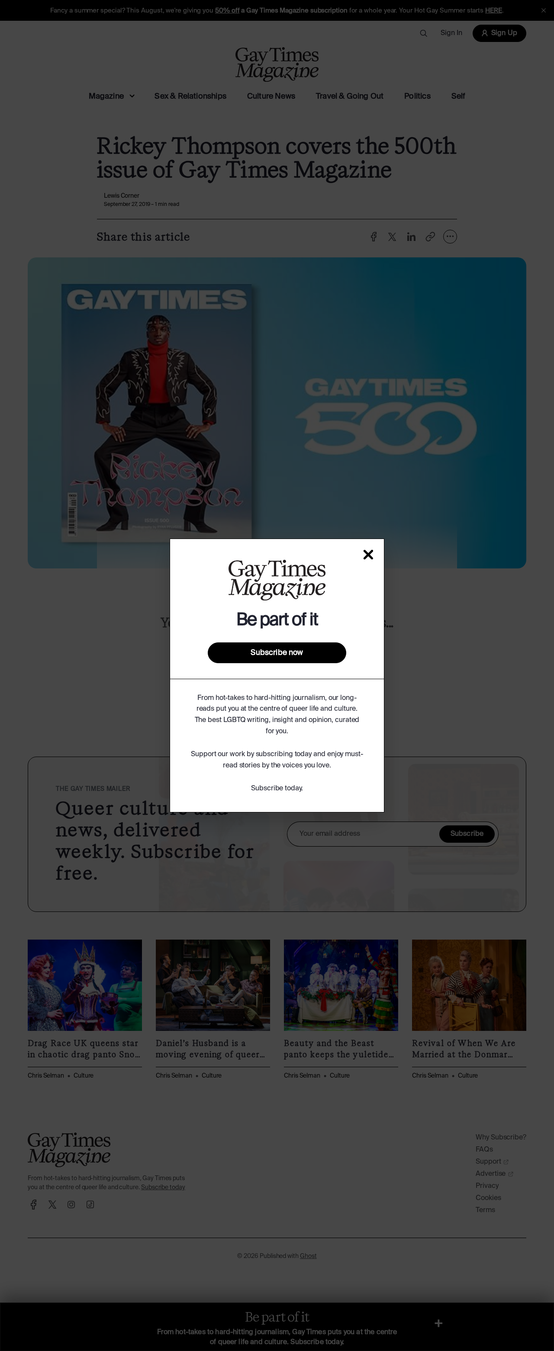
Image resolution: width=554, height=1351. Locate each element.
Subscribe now (277, 653)
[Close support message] (368, 554)
